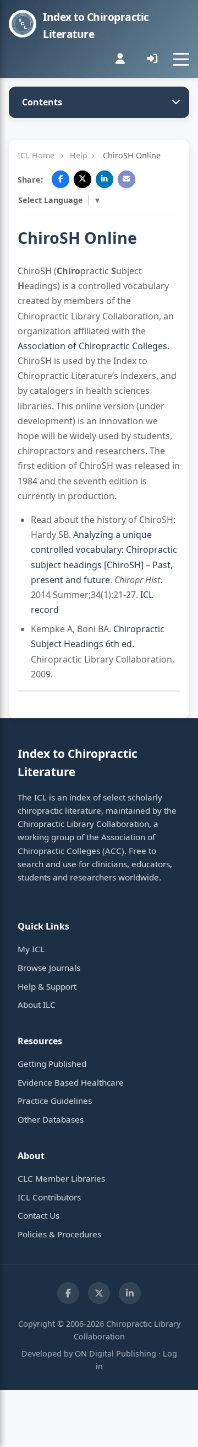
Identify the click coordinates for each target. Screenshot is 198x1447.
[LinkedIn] (130, 1293)
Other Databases (51, 1119)
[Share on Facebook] (60, 179)
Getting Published (52, 1063)
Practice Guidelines (55, 1100)
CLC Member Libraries (61, 1178)
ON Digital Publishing (115, 1353)
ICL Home (36, 155)
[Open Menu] (181, 59)
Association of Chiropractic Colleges (92, 346)
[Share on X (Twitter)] (82, 179)
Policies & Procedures (59, 1234)
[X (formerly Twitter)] (99, 1293)
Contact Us (38, 1215)
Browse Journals (49, 967)
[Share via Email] (126, 179)
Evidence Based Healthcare (71, 1082)
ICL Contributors (49, 1197)
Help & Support (47, 986)
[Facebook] (68, 1293)
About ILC (37, 1004)
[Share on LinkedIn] (104, 179)
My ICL (31, 948)
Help (78, 155)
